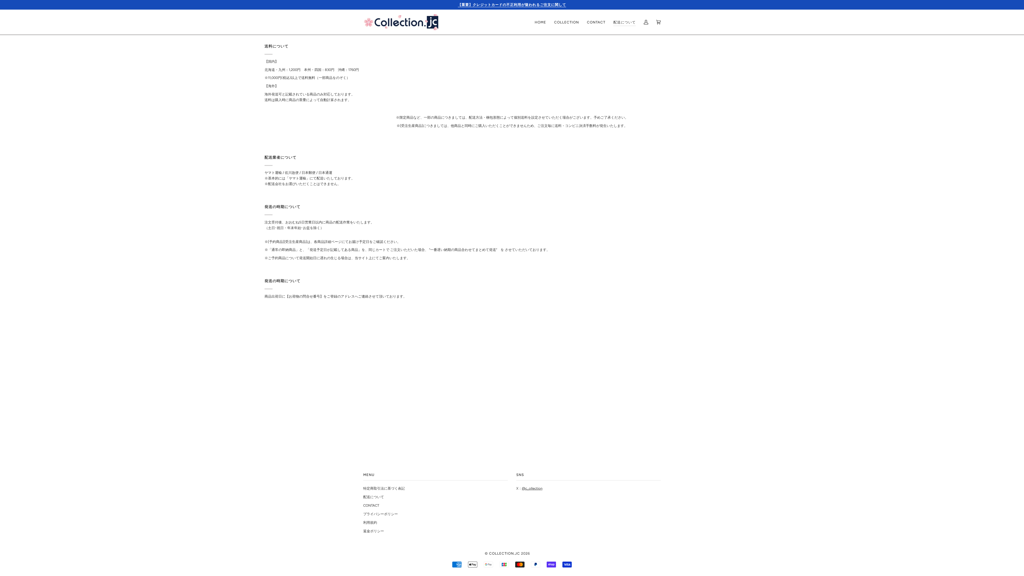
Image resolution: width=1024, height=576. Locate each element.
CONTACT (371, 505)
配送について (373, 497)
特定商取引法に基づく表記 (384, 488)
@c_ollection (532, 488)
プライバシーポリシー (380, 514)
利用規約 (370, 523)
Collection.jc (504, 553)
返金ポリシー (373, 531)
